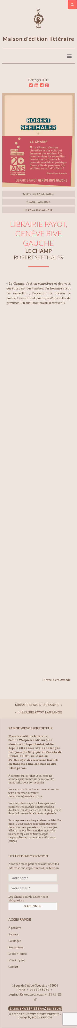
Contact (13, 967)
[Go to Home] (35, 1009)
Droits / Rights (17, 954)
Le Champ (38, 251)
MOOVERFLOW (42, 1017)
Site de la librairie (40, 193)
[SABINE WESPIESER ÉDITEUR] (39, 27)
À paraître (14, 928)
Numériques (16, 960)
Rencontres (15, 947)
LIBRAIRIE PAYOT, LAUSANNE (37, 705)
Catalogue (14, 941)
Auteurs (13, 934)
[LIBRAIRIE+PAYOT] (31, 85)
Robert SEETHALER (38, 257)
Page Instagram (39, 209)
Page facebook (39, 201)
